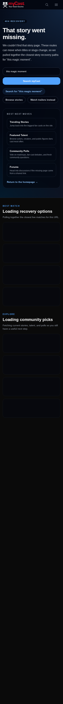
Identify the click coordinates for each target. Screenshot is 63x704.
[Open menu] (56, 5)
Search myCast (31, 81)
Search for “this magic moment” (24, 91)
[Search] (47, 5)
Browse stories (14, 99)
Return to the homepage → (22, 182)
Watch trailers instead (42, 99)
